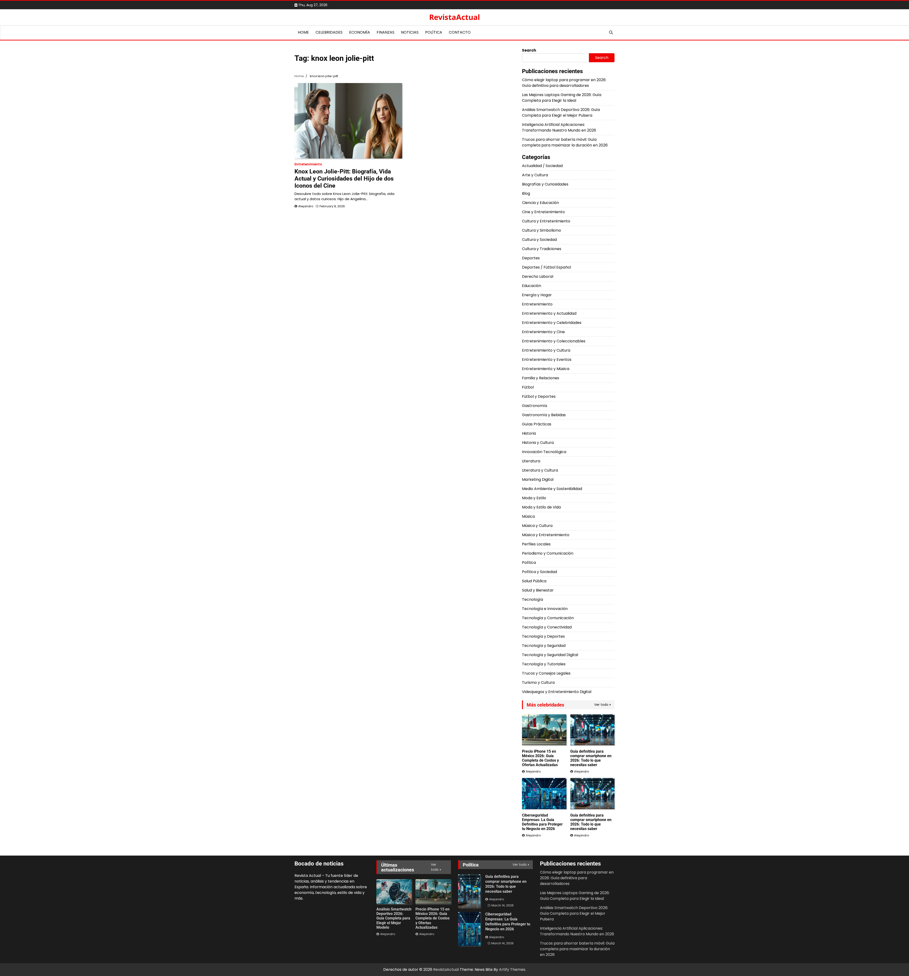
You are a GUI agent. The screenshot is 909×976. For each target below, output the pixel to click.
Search (529, 50)
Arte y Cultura (535, 175)
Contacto (460, 32)
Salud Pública (534, 581)
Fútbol (528, 387)
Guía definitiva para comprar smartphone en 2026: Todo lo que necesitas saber (590, 758)
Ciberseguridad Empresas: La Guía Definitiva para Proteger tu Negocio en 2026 (542, 822)
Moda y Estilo (534, 498)
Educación (531, 285)
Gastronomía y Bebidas (544, 415)
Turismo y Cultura (538, 682)
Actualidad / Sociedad (542, 165)
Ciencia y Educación (540, 202)
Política (433, 32)
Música (528, 516)
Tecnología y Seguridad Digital (550, 655)
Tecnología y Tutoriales (544, 664)
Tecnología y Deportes (543, 636)
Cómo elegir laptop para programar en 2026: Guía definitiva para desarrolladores (564, 82)
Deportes (531, 258)
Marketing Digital (537, 479)
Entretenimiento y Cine (543, 332)
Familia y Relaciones (540, 378)
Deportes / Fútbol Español (546, 267)
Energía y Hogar (537, 295)
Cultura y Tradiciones (541, 249)
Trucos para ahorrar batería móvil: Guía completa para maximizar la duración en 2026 (565, 142)
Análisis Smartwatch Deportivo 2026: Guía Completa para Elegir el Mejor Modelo (393, 918)
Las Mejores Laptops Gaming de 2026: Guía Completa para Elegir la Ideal (561, 97)
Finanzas (385, 32)
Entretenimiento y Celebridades (551, 322)
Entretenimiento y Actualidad (549, 313)
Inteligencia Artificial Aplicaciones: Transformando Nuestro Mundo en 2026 (559, 127)
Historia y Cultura (538, 442)
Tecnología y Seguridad (544, 645)
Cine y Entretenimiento (543, 212)
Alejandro (305, 206)
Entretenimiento (308, 164)
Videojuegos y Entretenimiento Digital (556, 691)
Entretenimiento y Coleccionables (553, 341)
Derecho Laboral (537, 276)
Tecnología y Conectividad (547, 627)
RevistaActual (454, 17)
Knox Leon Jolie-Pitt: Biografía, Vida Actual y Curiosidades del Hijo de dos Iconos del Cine (344, 178)
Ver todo (601, 704)
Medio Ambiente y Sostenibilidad (552, 488)
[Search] (611, 32)
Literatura (531, 461)
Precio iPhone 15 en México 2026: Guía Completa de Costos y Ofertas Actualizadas (540, 758)
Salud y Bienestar (538, 590)
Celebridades (329, 32)
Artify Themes (512, 969)
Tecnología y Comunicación (548, 618)
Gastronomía (534, 405)
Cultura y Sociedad (539, 239)
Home (303, 32)
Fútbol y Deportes (539, 396)
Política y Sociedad (539, 571)
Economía (359, 32)
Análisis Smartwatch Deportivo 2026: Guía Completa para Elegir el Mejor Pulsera (561, 112)
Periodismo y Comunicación (547, 553)
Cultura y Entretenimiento (546, 221)
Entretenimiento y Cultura (546, 350)
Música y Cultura (537, 525)
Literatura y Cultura (540, 470)
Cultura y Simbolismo (541, 230)
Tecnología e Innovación (545, 608)
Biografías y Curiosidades (545, 184)
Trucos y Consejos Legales (546, 673)
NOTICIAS (410, 32)
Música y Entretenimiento (545, 535)
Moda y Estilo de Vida (541, 507)
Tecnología (532, 599)
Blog (526, 193)
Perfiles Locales (536, 544)
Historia (529, 433)
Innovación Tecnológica (544, 452)
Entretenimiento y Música (545, 368)
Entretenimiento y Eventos (546, 359)
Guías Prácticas (536, 424)
